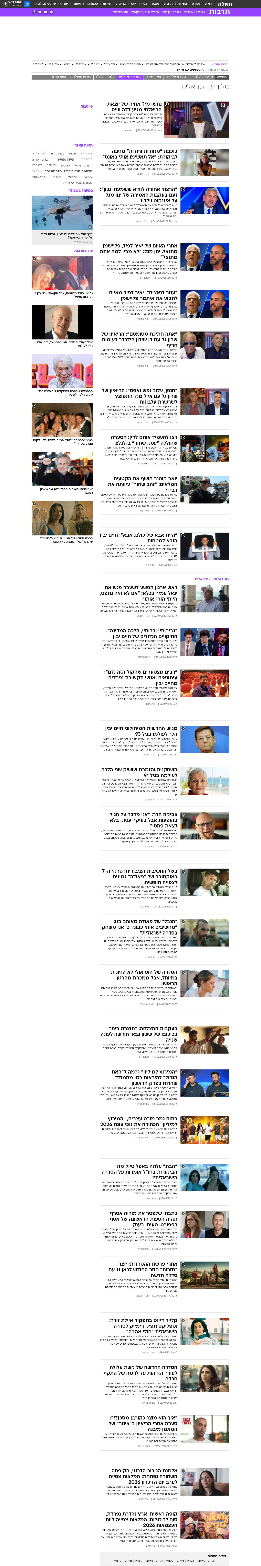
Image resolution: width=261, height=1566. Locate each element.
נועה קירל (37, 171)
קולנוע (166, 12)
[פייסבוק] (34, 12)
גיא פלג (95, 64)
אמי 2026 (80, 64)
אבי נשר (72, 153)
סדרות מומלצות (80, 76)
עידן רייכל (109, 64)
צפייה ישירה (153, 76)
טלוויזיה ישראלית (188, 70)
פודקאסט (136, 12)
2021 (159, 1561)
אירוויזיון (188, 12)
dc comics (86, 153)
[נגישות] (5, 4)
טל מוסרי (51, 165)
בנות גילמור (57, 153)
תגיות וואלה (83, 145)
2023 (180, 1561)
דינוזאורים (87, 159)
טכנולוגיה (92, 3)
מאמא (67, 64)
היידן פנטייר (65, 159)
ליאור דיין (37, 165)
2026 (211, 1561)
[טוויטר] (39, 12)
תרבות (168, 3)
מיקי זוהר (54, 64)
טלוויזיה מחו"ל (105, 76)
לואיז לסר (38, 64)
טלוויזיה (200, 12)
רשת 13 (57, 177)
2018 (128, 1561)
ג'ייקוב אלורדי (39, 153)
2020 (149, 1561)
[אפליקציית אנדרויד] (51, 12)
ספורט (196, 3)
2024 (190, 1561)
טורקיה (65, 165)
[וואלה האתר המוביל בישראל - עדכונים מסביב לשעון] (225, 4)
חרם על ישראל (83, 165)
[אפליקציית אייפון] (45, 12)
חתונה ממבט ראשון (130, 64)
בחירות (182, 3)
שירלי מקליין (38, 177)
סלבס (155, 3)
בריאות (121, 3)
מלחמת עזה (53, 171)
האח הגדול (59, 76)
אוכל (133, 3)
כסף (144, 3)
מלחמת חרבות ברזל (78, 171)
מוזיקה (177, 12)
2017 (118, 1561)
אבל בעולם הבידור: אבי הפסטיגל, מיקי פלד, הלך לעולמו (175, 64)
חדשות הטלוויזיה (201, 76)
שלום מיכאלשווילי (81, 183)
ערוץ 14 (88, 177)
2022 (170, 1561)
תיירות (107, 3)
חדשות (210, 3)
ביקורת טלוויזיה (176, 76)
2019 (138, 1561)
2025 (201, 1561)
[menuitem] (207, 4)
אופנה (77, 3)
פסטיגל (72, 177)
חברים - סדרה (40, 160)
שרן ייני (66, 183)
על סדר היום (152, 12)
